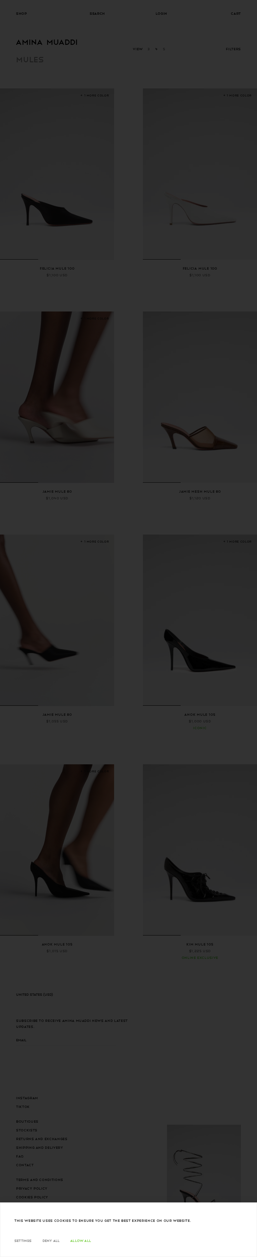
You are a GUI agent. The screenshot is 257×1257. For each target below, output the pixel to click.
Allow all (80, 1240)
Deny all (51, 1240)
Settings (23, 1240)
